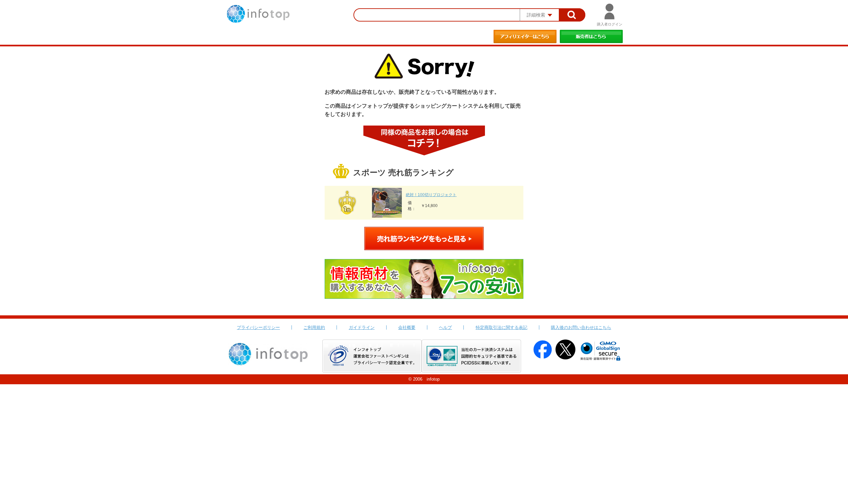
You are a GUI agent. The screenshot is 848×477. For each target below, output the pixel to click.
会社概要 (406, 327)
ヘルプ (445, 327)
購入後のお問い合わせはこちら (581, 327)
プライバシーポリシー (258, 327)
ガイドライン (362, 327)
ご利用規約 (314, 327)
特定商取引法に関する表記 (501, 327)
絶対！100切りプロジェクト (431, 194)
